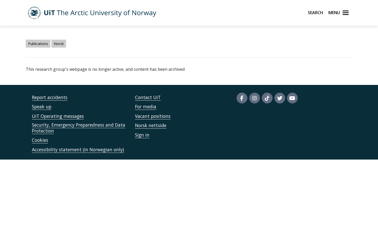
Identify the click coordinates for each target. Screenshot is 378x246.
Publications (38, 43)
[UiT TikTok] (267, 98)
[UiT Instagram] (254, 98)
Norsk (59, 43)
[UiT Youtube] (292, 98)
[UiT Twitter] (279, 98)
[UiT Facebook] (242, 98)
